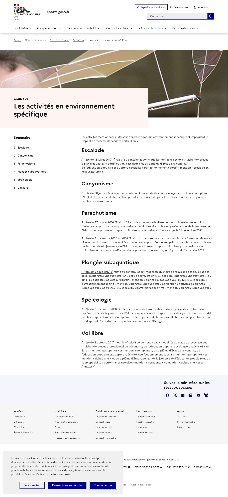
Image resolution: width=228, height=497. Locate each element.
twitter (175, 395)
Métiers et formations (151, 28)
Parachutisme (26, 164)
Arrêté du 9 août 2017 (95, 272)
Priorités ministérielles (65, 432)
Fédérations (19, 427)
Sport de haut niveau (117, 28)
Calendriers (78, 40)
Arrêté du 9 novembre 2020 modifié (104, 238)
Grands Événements (64, 416)
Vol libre (23, 188)
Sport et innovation (145, 421)
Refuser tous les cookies (67, 485)
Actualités (182, 416)
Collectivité (19, 416)
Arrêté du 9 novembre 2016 (99, 309)
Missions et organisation (66, 421)
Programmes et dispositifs (67, 437)
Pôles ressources (144, 411)
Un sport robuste (104, 427)
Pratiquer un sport (47, 28)
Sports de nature (144, 432)
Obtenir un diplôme (59, 40)
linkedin (183, 395)
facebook (167, 395)
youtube (198, 395)
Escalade (23, 148)
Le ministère (21, 28)
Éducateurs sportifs (23, 432)
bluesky (206, 395)
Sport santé (142, 427)
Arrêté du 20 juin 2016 (95, 193)
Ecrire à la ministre (186, 421)
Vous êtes (202, 7)
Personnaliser (32, 485)
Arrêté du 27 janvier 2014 (97, 222)
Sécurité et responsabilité (81, 28)
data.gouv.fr (201, 466)
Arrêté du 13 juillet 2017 (96, 160)
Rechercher (210, 16)
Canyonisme (25, 156)
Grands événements (183, 28)
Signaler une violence (153, 7)
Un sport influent (104, 432)
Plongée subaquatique (32, 172)
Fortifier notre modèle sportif (110, 411)
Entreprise (19, 421)
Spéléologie (25, 180)
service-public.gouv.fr (147, 466)
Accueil (17, 40)
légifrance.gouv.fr (176, 466)
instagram (190, 395)
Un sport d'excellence (106, 416)
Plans (57, 427)
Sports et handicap (145, 416)
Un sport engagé (103, 421)
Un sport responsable (106, 437)
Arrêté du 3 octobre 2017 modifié (103, 342)
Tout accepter (103, 485)
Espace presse (181, 7)
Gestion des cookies (141, 484)
